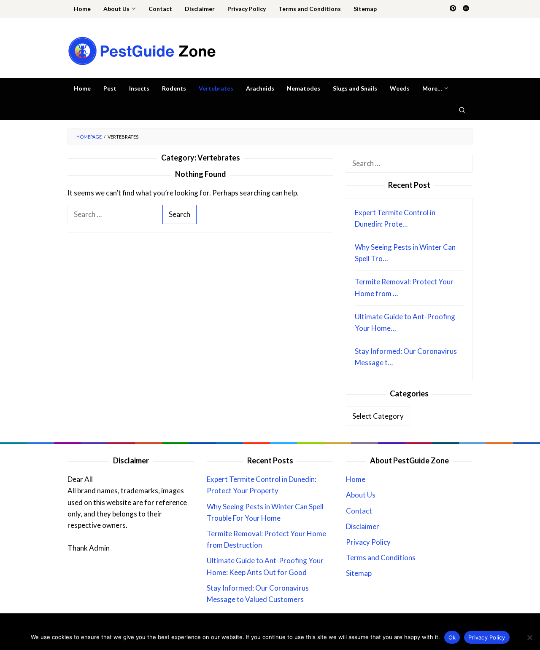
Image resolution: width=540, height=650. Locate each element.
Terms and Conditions (381, 557)
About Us (360, 494)
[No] (529, 637)
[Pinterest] (452, 9)
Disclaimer (362, 526)
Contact (359, 510)
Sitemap (359, 573)
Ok (452, 637)
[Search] (461, 109)
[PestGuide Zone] (142, 50)
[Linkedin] (465, 9)
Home (355, 479)
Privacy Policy (368, 542)
